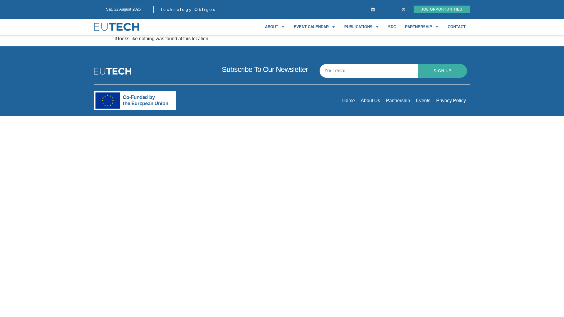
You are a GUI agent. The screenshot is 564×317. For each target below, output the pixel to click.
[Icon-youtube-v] (393, 9)
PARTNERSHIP (418, 27)
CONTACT (457, 27)
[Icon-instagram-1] (383, 9)
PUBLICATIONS (358, 27)
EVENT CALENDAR (311, 27)
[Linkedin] (373, 9)
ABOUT (271, 27)
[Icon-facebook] (362, 9)
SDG (392, 27)
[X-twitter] (404, 9)
